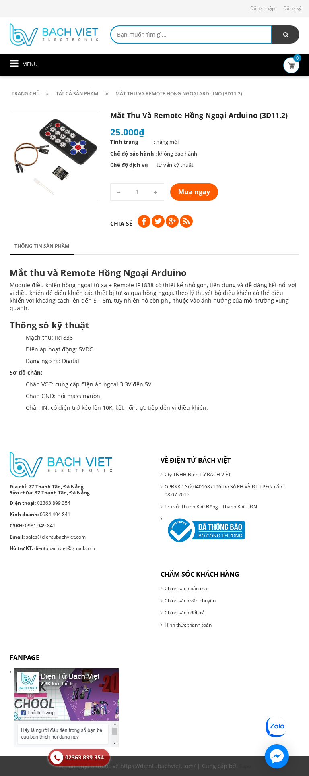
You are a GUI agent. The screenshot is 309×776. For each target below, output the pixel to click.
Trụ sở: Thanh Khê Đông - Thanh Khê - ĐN (211, 506)
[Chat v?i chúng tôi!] (277, 756)
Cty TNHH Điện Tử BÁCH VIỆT (198, 474)
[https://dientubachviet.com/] (54, 33)
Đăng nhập (262, 8)
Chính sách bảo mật (187, 588)
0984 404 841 (40, 514)
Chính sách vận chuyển (190, 600)
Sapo (245, 766)
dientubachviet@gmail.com (52, 548)
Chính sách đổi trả (185, 612)
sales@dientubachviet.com (48, 536)
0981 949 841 (33, 525)
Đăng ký (292, 8)
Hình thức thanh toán (188, 624)
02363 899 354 (40, 503)
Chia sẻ (121, 223)
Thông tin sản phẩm (41, 246)
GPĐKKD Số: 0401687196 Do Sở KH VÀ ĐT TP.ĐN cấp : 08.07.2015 (224, 490)
